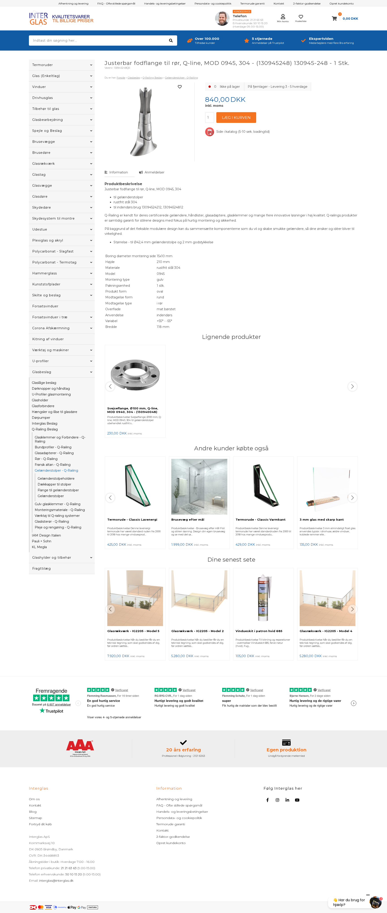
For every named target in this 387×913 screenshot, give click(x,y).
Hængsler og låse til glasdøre (54, 412)
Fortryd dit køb (40, 824)
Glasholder (40, 400)
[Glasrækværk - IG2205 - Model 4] (327, 598)
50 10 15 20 (73, 874)
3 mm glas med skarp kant (322, 519)
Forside (121, 77)
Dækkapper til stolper (54, 484)
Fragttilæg (41, 569)
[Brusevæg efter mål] (199, 487)
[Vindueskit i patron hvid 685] (263, 598)
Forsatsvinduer (45, 306)
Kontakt (279, 3)
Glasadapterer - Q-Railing (54, 453)
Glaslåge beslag (44, 383)
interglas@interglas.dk (56, 881)
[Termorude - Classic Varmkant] (263, 487)
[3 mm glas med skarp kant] (327, 487)
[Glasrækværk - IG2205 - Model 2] (199, 598)
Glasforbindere (43, 406)
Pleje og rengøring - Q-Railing (58, 527)
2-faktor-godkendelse (306, 3)
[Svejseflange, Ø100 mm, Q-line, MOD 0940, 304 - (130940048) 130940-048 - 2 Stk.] (135, 375)
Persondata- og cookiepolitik (213, 3)
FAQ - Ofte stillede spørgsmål (116, 3)
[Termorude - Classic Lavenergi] (135, 487)
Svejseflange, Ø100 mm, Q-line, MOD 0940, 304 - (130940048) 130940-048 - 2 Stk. (132, 411)
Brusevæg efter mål (187, 519)
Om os (34, 799)
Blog (33, 812)
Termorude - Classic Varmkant (261, 519)
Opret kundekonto (341, 3)
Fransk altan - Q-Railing (53, 465)
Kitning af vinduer (48, 339)
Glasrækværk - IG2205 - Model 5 (133, 631)
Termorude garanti (252, 3)
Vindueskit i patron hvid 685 (259, 631)
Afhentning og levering (73, 3)
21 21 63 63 (69, 868)
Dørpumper (41, 418)
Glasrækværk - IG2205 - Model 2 (197, 631)
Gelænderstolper (51, 496)
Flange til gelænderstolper (58, 490)
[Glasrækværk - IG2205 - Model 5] (135, 598)
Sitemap (35, 818)
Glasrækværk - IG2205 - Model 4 (326, 631)
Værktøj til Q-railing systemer (57, 516)
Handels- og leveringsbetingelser (165, 3)
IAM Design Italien (46, 535)
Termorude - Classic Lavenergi (132, 519)
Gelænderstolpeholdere (56, 479)
